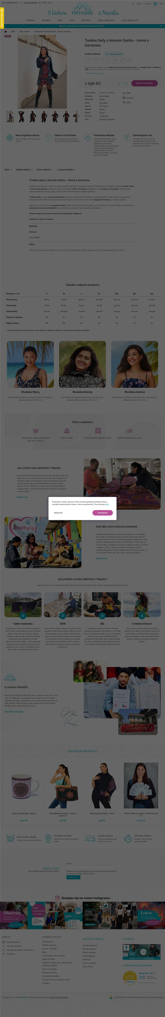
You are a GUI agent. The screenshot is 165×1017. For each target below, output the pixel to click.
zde (107, 504)
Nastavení (58, 513)
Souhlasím (103, 513)
